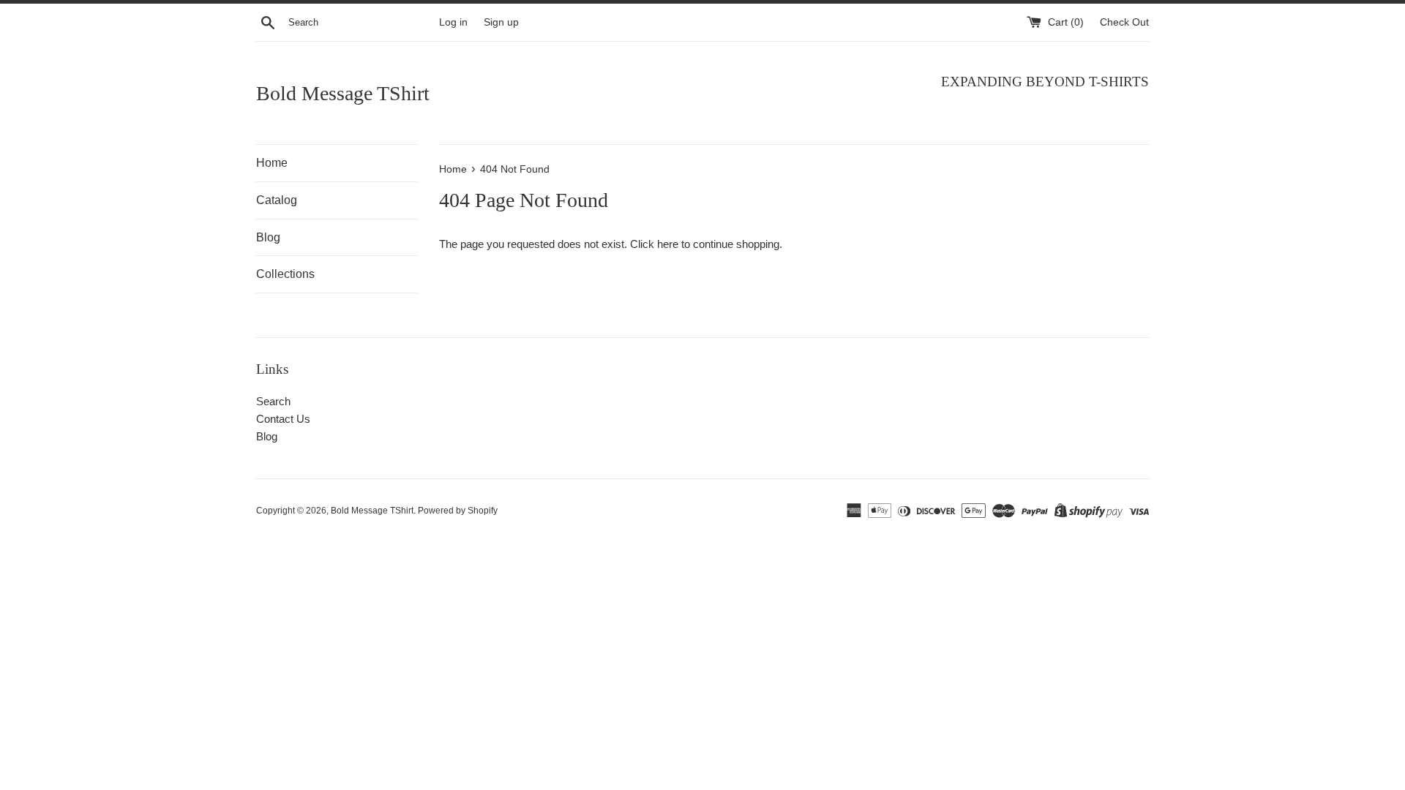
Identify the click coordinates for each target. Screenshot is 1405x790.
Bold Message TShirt (343, 93)
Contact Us (283, 419)
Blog (268, 237)
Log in (453, 22)
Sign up (501, 22)
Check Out (1124, 22)
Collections (285, 274)
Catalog (276, 200)
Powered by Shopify (458, 510)
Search (273, 401)
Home (272, 163)
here (667, 244)
